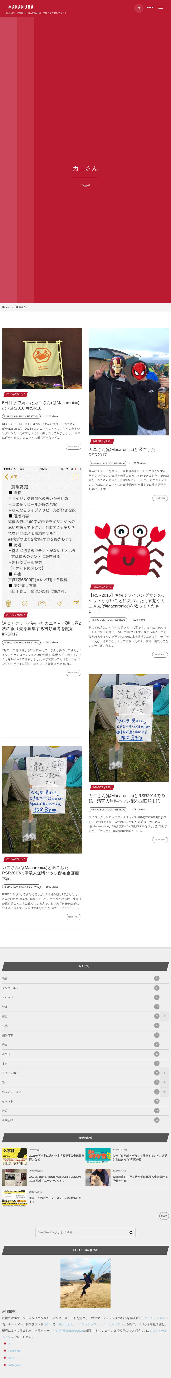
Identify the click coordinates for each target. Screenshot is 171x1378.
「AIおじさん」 (65, 1324)
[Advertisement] (42, 712)
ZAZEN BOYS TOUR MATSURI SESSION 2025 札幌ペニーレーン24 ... (55, 1178)
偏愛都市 (80, 1035)
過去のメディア (80, 1091)
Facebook (14, 1350)
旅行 (80, 1016)
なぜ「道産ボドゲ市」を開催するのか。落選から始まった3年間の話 (140, 1157)
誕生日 (80, 1054)
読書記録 (80, 1120)
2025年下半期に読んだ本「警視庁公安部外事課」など (56, 1157)
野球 (80, 1006)
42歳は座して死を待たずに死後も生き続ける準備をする (140, 1178)
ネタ (80, 1063)
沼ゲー (48, 1324)
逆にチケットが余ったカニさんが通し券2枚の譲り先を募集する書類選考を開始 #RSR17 (41, 629)
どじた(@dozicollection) (68, 1330)
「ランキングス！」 (89, 1324)
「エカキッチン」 (114, 1324)
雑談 (80, 1110)
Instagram (14, 1365)
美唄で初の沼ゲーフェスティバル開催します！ (55, 1199)
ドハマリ (79, 997)
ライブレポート (80, 1072)
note (11, 1358)
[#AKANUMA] (20, 7)
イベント (80, 1101)
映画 (79, 978)
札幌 (79, 1025)
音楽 (79, 1044)
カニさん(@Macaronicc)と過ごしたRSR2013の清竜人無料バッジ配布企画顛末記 (40, 873)
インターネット (79, 988)
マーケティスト (155, 1318)
